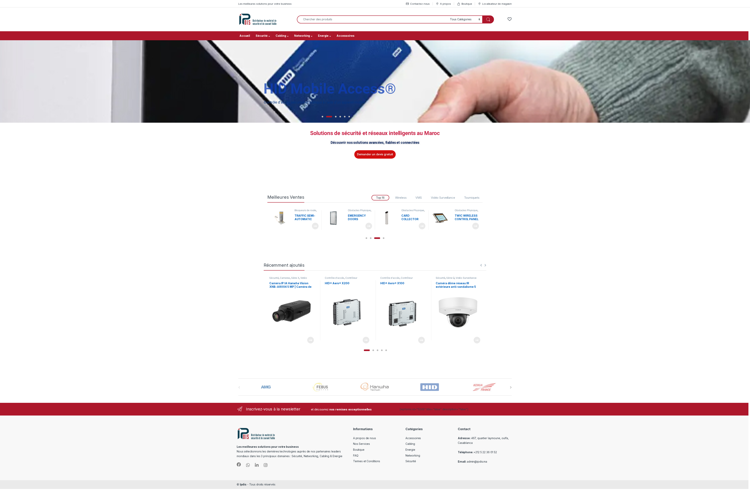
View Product (314, 226)
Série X (295, 277)
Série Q (450, 277)
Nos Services (361, 443)
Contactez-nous (420, 3)
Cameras (285, 277)
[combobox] (372, 19)
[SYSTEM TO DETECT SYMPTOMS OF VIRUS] (281, 218)
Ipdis (243, 484)
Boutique (467, 3)
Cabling (281, 35)
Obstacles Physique (306, 210)
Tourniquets (471, 197)
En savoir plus (441, 114)
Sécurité (262, 35)
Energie (323, 35)
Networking (302, 35)
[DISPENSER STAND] (335, 218)
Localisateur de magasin (497, 3)
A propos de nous (364, 438)
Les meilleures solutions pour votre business (265, 3)
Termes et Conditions (366, 461)
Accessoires (345, 35)
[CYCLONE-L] (441, 218)
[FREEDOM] (388, 218)
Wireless (401, 197)
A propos (445, 3)
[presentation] (511, 387)
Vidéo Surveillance (443, 197)
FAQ (355, 455)
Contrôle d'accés (334, 277)
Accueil (244, 35)
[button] (366, 238)
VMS (418, 197)
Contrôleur (351, 277)
